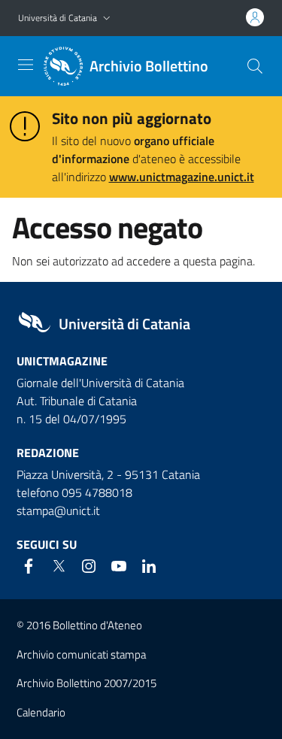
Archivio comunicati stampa (81, 654)
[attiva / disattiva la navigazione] (26, 65)
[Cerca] (255, 66)
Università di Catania (57, 18)
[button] (107, 18)
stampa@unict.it (58, 510)
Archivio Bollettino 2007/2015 (86, 683)
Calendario (41, 712)
